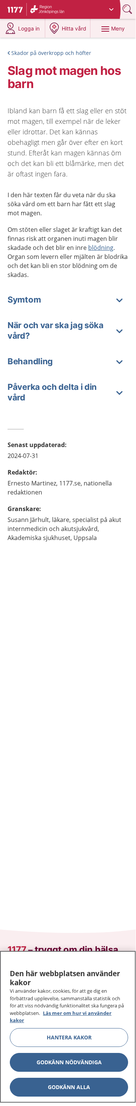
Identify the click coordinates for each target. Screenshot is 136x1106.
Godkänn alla (69, 1087)
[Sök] (128, 9)
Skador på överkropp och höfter (51, 52)
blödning (100, 247)
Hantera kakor (69, 1037)
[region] (68, 1027)
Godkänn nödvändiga (69, 1062)
